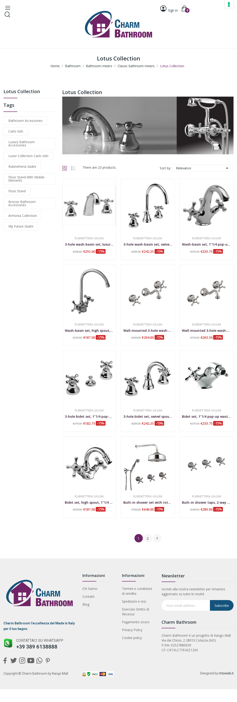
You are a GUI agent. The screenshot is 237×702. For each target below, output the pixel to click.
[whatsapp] (39, 660)
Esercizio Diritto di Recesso (135, 611)
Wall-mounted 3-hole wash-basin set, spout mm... (147, 330)
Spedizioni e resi (134, 601)
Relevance (203, 168)
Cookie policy (132, 638)
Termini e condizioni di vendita (137, 591)
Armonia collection (22, 215)
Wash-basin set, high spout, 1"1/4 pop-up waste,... (89, 330)
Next (157, 538)
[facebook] (4, 660)
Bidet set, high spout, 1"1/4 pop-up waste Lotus (89, 502)
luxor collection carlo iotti (28, 156)
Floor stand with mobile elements (26, 179)
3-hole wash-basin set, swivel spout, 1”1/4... (147, 244)
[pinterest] (47, 660)
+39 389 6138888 (36, 647)
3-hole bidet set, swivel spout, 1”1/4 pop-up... (147, 416)
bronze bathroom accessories (22, 203)
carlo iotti (15, 131)
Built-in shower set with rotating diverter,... (147, 502)
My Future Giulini (20, 226)
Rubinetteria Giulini (22, 166)
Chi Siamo (89, 588)
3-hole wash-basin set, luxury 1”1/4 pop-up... (89, 244)
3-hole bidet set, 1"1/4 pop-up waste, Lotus (89, 416)
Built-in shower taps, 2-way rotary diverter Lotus (206, 502)
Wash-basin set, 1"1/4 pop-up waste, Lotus (206, 244)
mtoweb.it (226, 673)
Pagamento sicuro (136, 622)
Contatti (88, 596)
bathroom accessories (25, 120)
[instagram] (22, 660)
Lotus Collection (21, 92)
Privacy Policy (132, 630)
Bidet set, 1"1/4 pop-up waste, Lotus (206, 416)
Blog (85, 604)
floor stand (17, 191)
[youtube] (30, 660)
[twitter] (13, 660)
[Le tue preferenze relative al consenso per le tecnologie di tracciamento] (229, 4)
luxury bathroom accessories (21, 143)
